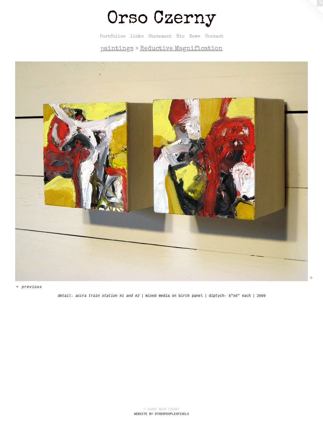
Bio (180, 36)
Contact (214, 36)
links (137, 36)
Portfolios (113, 36)
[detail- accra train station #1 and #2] (161, 171)
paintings (117, 49)
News (194, 36)
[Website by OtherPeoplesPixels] (310, 12)
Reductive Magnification (181, 49)
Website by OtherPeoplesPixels (161, 414)
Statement (160, 36)
